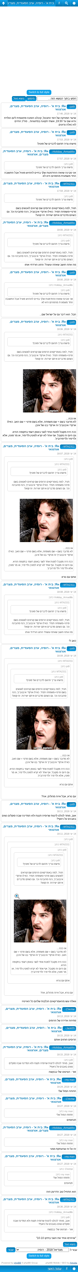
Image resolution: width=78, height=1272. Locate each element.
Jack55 (70, 1028)
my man (69, 1079)
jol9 (72, 106)
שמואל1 (70, 1009)
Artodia (73, 1263)
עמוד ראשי (55, 1268)
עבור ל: (73, 1249)
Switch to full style (39, 92)
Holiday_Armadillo (63, 151)
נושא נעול (19, 98)
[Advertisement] (39, 46)
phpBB (17, 1263)
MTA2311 (68, 183)
